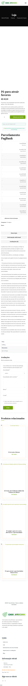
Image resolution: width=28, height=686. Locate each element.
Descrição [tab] (14, 233)
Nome (5, 389)
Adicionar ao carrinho (18, 117)
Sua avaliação (6, 370)
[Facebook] (5, 225)
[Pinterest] (8, 225)
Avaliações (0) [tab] (14, 241)
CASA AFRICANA (5, 18)
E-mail (5, 395)
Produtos (13, 18)
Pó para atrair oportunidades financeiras (14, 571)
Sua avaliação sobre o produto (10, 376)
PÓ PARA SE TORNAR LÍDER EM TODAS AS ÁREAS (14, 491)
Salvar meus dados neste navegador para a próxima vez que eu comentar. (13, 402)
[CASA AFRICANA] (9, 2)
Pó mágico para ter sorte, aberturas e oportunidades (14, 531)
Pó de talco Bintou (14, 452)
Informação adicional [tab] (14, 237)
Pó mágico (9, 222)
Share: (2, 225)
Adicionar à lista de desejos (11, 218)
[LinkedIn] (9, 225)
